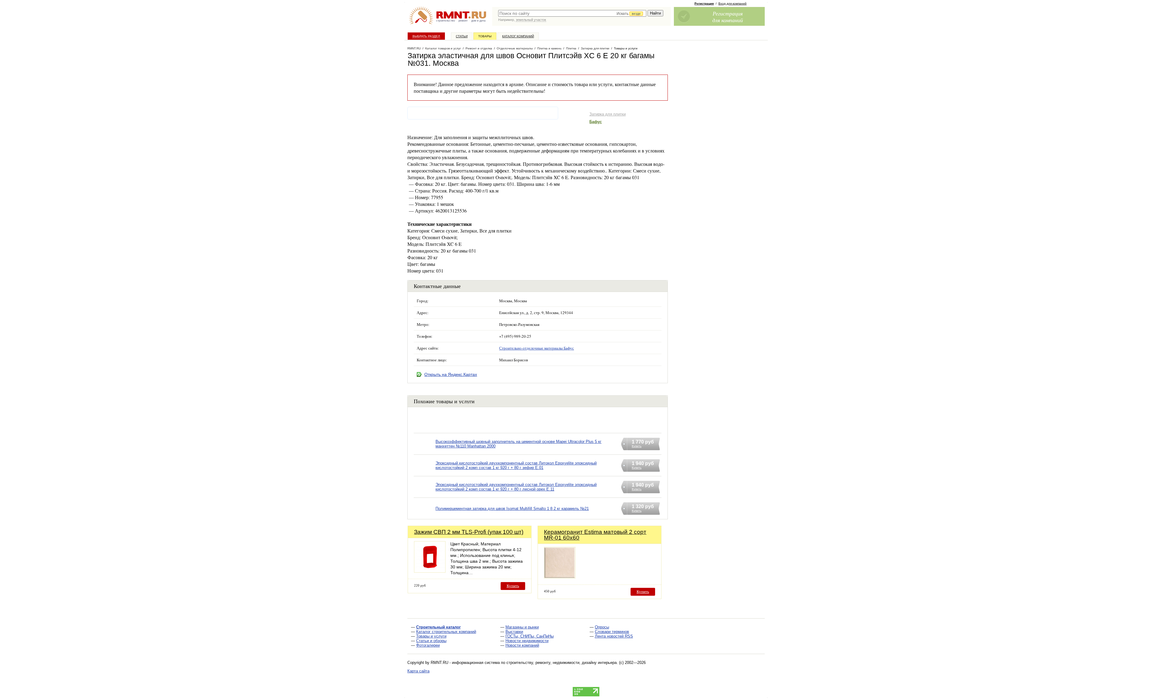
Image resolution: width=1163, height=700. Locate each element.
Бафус (595, 121)
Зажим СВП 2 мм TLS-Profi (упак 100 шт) (468, 532)
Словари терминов (612, 631)
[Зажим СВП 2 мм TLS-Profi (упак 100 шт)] (429, 571)
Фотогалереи (428, 645)
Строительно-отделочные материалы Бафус (536, 348)
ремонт (463, 20)
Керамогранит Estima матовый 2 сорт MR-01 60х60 (595, 535)
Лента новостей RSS (614, 636)
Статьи (462, 36)
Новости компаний (522, 645)
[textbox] (572, 13)
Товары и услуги (431, 636)
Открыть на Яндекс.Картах (450, 374)
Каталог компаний (518, 36)
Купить (513, 586)
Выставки (514, 631)
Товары (485, 36)
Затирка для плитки (607, 114)
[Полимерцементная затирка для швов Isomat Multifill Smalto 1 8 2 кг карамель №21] (425, 516)
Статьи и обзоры (431, 640)
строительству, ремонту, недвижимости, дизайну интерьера (561, 662)
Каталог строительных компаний (446, 631)
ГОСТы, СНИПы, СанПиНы (529, 636)
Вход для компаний (732, 3)
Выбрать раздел (426, 36)
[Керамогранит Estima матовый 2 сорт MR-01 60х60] (559, 576)
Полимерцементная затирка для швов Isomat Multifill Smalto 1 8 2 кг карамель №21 (512, 508)
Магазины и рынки (522, 627)
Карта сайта (418, 671)
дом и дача (478, 20)
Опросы (602, 627)
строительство (445, 20)
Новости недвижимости (526, 640)
